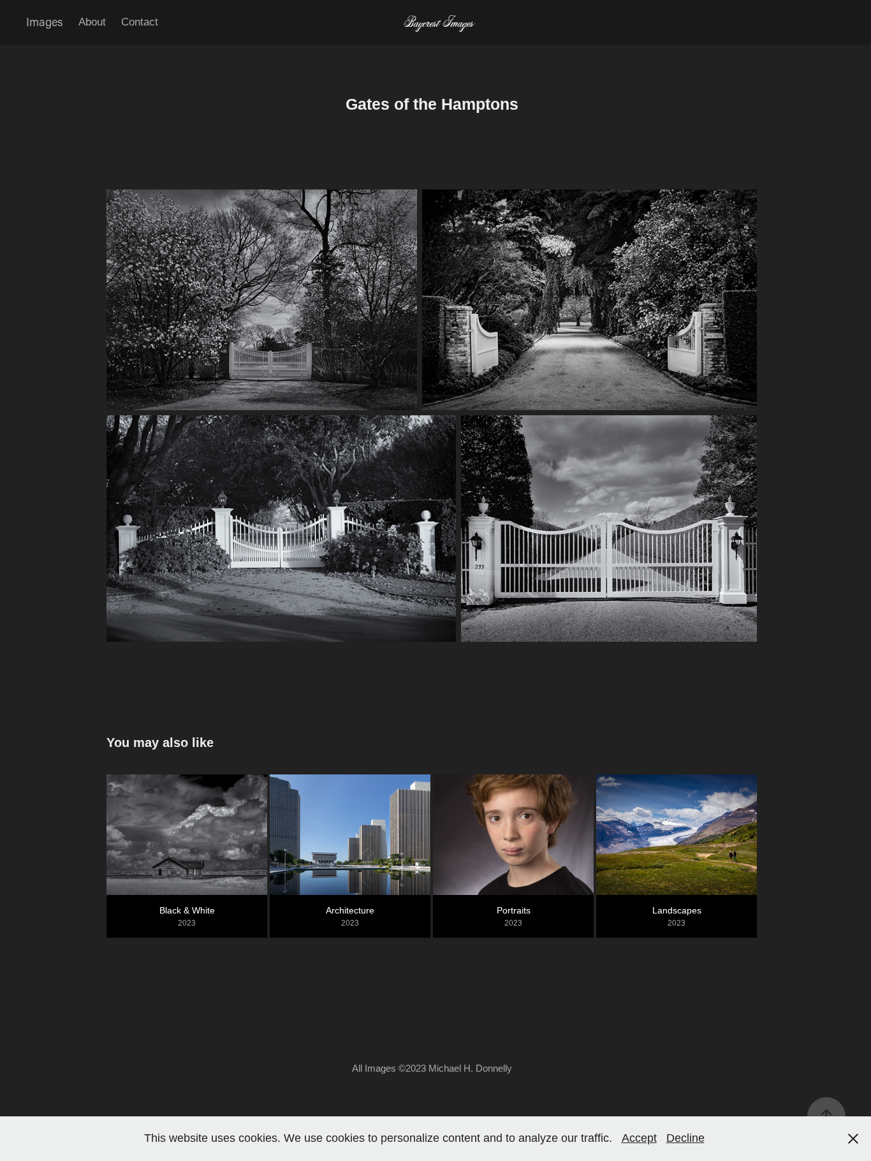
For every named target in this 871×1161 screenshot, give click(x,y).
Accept (639, 1138)
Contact (139, 22)
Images (44, 21)
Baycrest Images (435, 22)
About (92, 22)
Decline (685, 1138)
